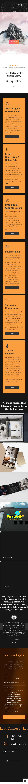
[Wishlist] (17, 3)
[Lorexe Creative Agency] (9, 3)
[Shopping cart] (20, 3)
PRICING (12, 136)
